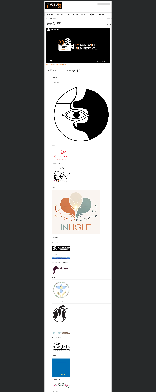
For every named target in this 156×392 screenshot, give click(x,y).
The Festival (49, 14)
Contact (94, 14)
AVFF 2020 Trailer (49, 64)
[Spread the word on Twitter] (108, 18)
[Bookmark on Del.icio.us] (109, 18)
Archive (101, 14)
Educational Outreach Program (76, 14)
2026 (62, 14)
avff (47, 24)
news (54, 18)
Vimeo (65, 64)
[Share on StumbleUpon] (111, 18)
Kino (89, 14)
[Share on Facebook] (107, 18)
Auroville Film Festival (59, 64)
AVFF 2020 (49, 18)
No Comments (109, 24)
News (57, 14)
